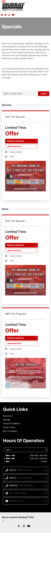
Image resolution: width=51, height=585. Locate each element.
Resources (7, 416)
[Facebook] (19, 526)
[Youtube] (29, 526)
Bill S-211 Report (10, 431)
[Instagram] (24, 526)
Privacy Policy (9, 427)
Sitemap (6, 420)
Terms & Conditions (11, 423)
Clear (44, 94)
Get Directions (17, 493)
